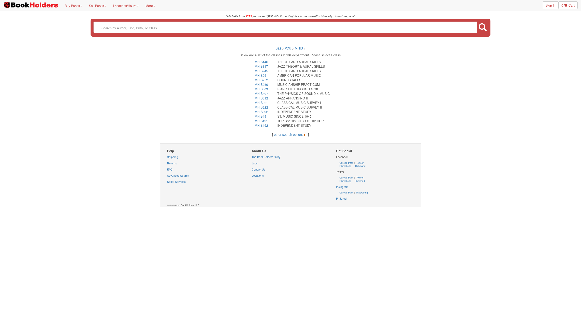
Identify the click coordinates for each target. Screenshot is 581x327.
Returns (172, 163)
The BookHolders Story (266, 157)
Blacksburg (345, 166)
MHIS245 (261, 71)
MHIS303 (261, 89)
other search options (288, 134)
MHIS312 (261, 98)
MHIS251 (261, 75)
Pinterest (341, 198)
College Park (347, 162)
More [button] (149, 5)
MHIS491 (261, 116)
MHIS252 (261, 80)
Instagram (342, 187)
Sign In (551, 5)
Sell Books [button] (96, 5)
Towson (360, 162)
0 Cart (568, 5)
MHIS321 (261, 102)
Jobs (255, 163)
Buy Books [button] (72, 5)
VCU (288, 48)
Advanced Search (178, 175)
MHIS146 (261, 61)
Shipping (172, 157)
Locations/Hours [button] (124, 5)
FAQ (169, 169)
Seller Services (176, 181)
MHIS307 (261, 93)
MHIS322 (261, 107)
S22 (278, 48)
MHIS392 (261, 111)
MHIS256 (261, 84)
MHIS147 (261, 66)
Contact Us (258, 169)
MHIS (299, 48)
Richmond (360, 166)
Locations (258, 175)
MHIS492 (261, 125)
